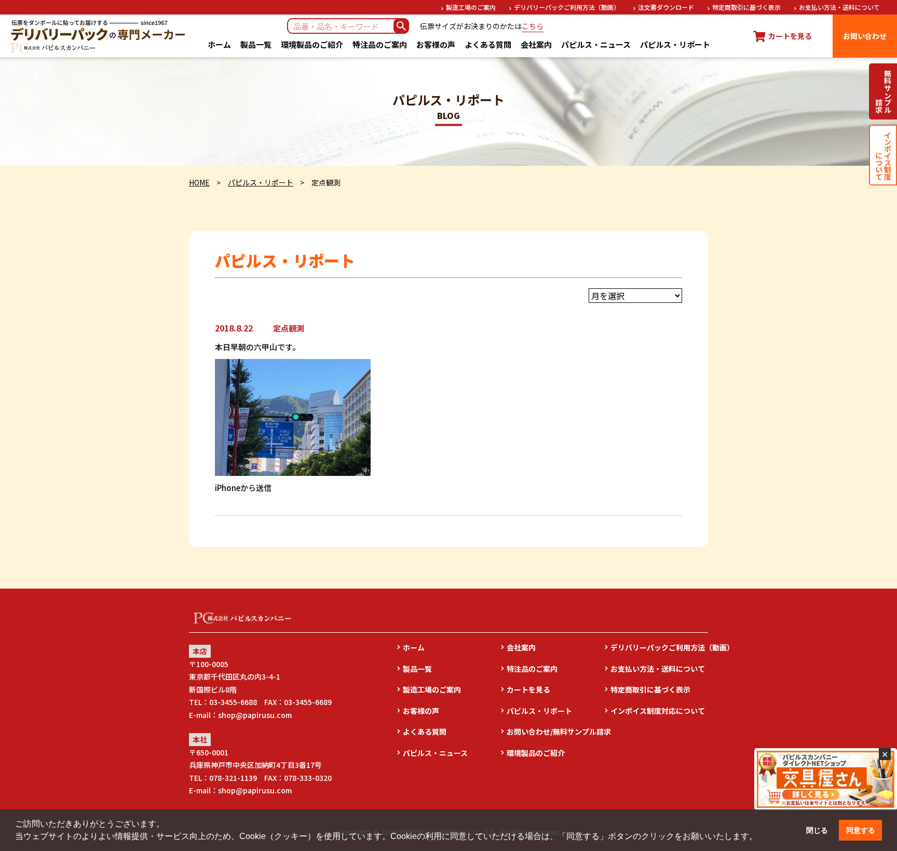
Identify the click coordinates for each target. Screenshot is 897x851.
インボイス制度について (883, 155)
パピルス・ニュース (596, 44)
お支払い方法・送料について (839, 7)
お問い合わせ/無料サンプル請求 (555, 731)
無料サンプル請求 (883, 91)
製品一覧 (255, 44)
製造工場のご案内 (471, 7)
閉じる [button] (817, 830)
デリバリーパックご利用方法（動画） (567, 7)
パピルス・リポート (675, 44)
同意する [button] (860, 830)
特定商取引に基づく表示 (746, 7)
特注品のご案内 (379, 44)
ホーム (219, 44)
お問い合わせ (865, 36)
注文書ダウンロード (666, 7)
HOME (199, 182)
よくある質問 (488, 44)
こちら (532, 26)
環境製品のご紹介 (312, 44)
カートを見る (528, 689)
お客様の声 (435, 44)
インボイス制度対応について (657, 711)
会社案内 (536, 44)
